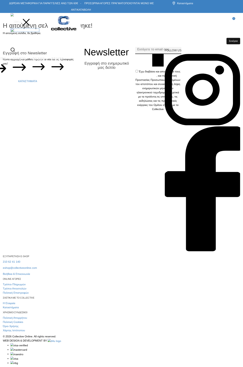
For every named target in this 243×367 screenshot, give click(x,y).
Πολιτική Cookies (13, 321)
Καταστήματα (185, 3)
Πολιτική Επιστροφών (16, 292)
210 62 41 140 (11, 261)
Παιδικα (38, 58)
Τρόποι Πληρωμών (14, 284)
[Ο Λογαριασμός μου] (19, 50)
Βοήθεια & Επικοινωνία (16, 273)
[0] (231, 21)
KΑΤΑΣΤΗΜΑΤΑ (27, 81)
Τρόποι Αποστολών (14, 288)
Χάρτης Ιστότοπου (14, 330)
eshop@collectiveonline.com (20, 267)
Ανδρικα (19, 58)
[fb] (202, 251)
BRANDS (57, 58)
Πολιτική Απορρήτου (15, 317)
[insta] (202, 124)
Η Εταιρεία (9, 303)
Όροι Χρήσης (11, 326)
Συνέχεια (233, 41)
